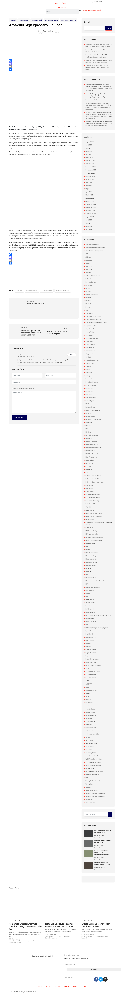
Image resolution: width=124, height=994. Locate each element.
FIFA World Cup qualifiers (93, 454)
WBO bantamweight (92, 790)
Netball (88, 593)
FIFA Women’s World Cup (93, 448)
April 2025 (89, 192)
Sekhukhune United (91, 690)
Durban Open (90, 401)
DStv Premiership (51, 20)
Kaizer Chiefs (90, 510)
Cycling (88, 376)
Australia (88, 273)
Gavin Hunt (89, 469)
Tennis (88, 737)
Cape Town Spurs (91, 329)
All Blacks (88, 257)
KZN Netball (89, 528)
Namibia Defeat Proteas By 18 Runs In (102, 841)
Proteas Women (91, 621)
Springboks (89, 718)
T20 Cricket (89, 731)
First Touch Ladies (91, 457)
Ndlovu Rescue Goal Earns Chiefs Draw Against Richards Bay (98, 107)
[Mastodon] (44, 63)
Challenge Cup (90, 348)
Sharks (88, 693)
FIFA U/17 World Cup (92, 441)
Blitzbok (88, 301)
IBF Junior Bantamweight (93, 494)
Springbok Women (91, 715)
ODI (87, 596)
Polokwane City (90, 609)
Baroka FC (89, 288)
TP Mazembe (90, 746)
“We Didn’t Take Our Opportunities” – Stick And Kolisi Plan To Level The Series (99, 61)
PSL (87, 625)
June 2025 (89, 185)
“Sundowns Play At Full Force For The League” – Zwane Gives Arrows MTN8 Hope (97, 67)
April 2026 (89, 154)
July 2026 (89, 145)
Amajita (88, 263)
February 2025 (90, 198)
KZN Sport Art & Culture (93, 534)
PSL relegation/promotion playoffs (97, 628)
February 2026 (90, 161)
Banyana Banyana (91, 282)
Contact (57, 986)
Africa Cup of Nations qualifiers (95, 248)
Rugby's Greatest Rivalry (93, 665)
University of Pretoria (92, 775)
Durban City (89, 394)
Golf (87, 473)
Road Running (90, 640)
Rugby (88, 656)
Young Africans (90, 803)
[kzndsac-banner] (44, 269)
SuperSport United (91, 728)
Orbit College (90, 600)
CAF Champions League (93, 316)
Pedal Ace (89, 606)
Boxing (88, 307)
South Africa (89, 706)
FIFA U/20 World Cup (92, 444)
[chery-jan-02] (44, 192)
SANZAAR (89, 684)
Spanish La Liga (90, 712)
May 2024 (89, 226)
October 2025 (90, 173)
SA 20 (87, 668)
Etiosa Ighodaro (47, 290)
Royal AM (88, 643)
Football (13, 20)
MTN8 (87, 584)
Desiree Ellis (89, 379)
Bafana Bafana (90, 279)
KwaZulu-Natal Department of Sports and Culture (99, 524)
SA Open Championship (93, 671)
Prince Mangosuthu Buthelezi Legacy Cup (98, 615)
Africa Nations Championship (94, 251)
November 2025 (91, 170)
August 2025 (90, 179)
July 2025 (89, 182)
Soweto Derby (90, 709)
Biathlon (88, 298)
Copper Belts (90, 363)
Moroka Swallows (91, 578)
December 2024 (91, 204)
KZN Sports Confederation (94, 537)
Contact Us (62, 7)
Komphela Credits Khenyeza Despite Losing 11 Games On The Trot (25, 926)
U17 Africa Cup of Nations (93, 762)
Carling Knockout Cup (92, 338)
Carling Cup (89, 335)
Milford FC (89, 571)
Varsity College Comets (93, 781)
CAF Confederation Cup (93, 319)
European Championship (93, 419)
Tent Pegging (90, 740)
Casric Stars (89, 341)
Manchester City (91, 556)
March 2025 (89, 195)
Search (87, 22)
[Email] (44, 66)
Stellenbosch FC (91, 721)
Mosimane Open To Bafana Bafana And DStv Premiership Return (31, 332)
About (64, 3)
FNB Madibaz (90, 460)
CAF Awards (89, 313)
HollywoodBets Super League (95, 482)
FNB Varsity (89, 463)
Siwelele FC (89, 700)
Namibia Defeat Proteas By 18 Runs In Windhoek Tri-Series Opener (97, 51)
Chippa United (37, 20)
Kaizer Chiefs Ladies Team (94, 513)
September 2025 (91, 176)
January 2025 (90, 201)
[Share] (44, 69)
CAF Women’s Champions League (96, 323)
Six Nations (89, 703)
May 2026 (89, 151)
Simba (87, 696)
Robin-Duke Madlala (17, 921)
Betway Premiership (92, 294)
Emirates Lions (90, 407)
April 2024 (89, 229)
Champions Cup (90, 351)
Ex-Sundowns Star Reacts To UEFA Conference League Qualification (96, 56)
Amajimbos (89, 260)
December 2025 (91, 167)
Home (56, 3)
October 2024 (90, 210)
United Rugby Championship (94, 771)
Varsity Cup (89, 784)
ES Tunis (88, 413)
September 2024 (91, 214)
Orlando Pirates (90, 603)
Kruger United (90, 519)
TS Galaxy (89, 750)
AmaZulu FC (24, 20)
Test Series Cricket (91, 743)
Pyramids (88, 631)
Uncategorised (90, 768)
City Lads (89, 357)
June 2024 (89, 223)
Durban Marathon (91, 398)
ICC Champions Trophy (93, 498)
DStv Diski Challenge (92, 382)
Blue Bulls (88, 304)
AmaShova (89, 266)
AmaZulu (19, 290)
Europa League (90, 416)
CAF (87, 310)
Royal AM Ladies (91, 650)
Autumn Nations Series (93, 276)
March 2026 (89, 157)
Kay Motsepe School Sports (94, 516)
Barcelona (89, 285)
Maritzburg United (91, 562)
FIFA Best (89, 432)
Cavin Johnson (90, 344)
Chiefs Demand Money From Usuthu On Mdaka (96, 925)
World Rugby (89, 800)
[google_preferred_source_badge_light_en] (44, 279)
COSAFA (88, 366)
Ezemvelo (89, 423)
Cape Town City (90, 326)
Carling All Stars (90, 332)
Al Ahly (88, 254)
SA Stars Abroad (91, 678)
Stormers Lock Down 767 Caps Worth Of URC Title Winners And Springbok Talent (99, 46)
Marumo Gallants (91, 565)
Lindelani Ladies (90, 543)
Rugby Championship (92, 659)
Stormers (89, 725)
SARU (87, 687)
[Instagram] (105, 979)
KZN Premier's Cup (91, 531)
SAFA (87, 681)
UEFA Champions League (93, 765)
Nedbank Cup (90, 590)
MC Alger (88, 568)
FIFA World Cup (90, 451)
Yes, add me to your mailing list (24, 388)
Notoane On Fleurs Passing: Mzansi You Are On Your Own (59, 925)
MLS (87, 575)
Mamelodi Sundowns (68, 20)
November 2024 (91, 207)
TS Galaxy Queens (91, 753)
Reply (71, 354)
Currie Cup (89, 373)
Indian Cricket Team (92, 504)
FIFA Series (89, 438)
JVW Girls (89, 507)
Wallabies (88, 787)
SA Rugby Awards (91, 675)
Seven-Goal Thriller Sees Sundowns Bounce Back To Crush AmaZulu (99, 89)
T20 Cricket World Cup (93, 734)
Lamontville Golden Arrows (94, 540)
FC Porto (88, 426)
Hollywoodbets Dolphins (93, 476)
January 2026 (90, 164)
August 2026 (90, 142)
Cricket (88, 369)
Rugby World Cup (91, 662)
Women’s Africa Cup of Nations (95, 796)
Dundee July (89, 388)
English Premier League (93, 410)
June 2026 (89, 148)
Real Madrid (89, 634)
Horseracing (89, 485)
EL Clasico (89, 404)
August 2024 (90, 217)
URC (87, 778)
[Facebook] (44, 60)
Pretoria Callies (90, 612)
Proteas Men (90, 618)
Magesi (88, 546)
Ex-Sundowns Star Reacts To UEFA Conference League (101, 852)
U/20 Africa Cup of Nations (94, 759)
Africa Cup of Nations (92, 244)
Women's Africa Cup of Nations (95, 793)
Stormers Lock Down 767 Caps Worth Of (103, 831)
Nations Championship (93, 587)
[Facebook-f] (96, 979)
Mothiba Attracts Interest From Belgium (57, 332)
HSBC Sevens (90, 491)
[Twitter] (100, 979)
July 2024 (89, 220)
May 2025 (89, 189)
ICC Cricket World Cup (92, 501)
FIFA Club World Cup (92, 435)
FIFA (87, 429)
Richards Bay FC (90, 637)
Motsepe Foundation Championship (97, 581)
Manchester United (91, 559)
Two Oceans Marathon (93, 756)
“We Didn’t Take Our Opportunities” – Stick (102, 864)
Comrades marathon (92, 360)
